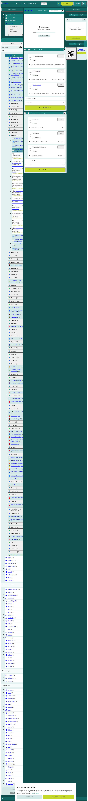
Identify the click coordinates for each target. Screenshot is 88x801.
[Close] (85, 44)
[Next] (10, 50)
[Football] (10, 10)
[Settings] (84, 19)
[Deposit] (59, 4)
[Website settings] (84, 3)
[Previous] (6, 50)
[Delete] (63, 50)
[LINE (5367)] (7, 10)
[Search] (63, 11)
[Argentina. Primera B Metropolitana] (13, 10)
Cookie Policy (35, 793)
